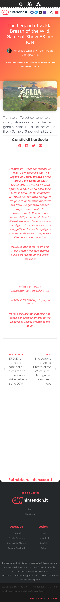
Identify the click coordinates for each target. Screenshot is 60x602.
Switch (21, 62)
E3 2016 (8, 62)
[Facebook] (32, 12)
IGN (14, 62)
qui (31, 313)
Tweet (28, 169)
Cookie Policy (52, 598)
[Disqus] (30, 432)
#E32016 (16, 246)
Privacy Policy (36, 598)
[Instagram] (40, 12)
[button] (51, 12)
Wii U (36, 66)
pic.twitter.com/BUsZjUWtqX (30, 290)
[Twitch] (44, 12)
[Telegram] (36, 12)
